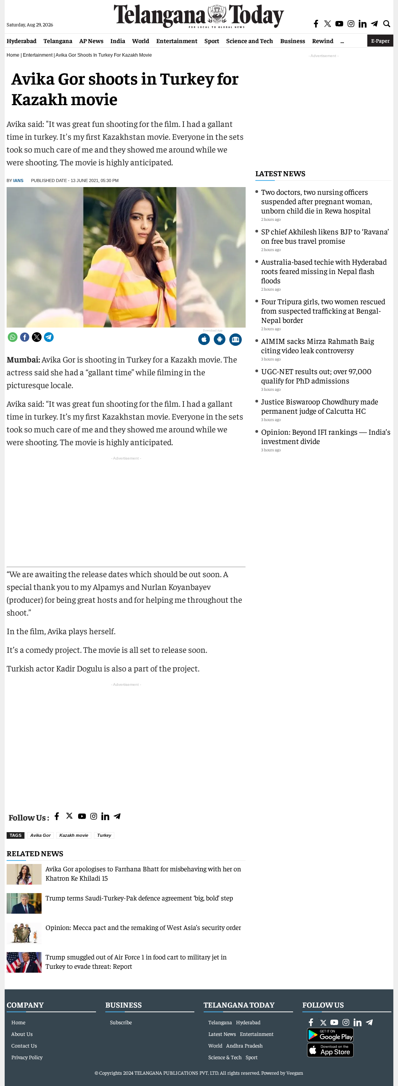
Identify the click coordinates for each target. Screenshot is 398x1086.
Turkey (104, 835)
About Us (22, 1033)
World (140, 40)
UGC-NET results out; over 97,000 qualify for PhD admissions (316, 375)
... (342, 40)
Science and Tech (249, 40)
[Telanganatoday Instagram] (94, 817)
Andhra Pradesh (244, 1045)
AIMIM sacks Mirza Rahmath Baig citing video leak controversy (317, 345)
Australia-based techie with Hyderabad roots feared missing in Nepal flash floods (324, 271)
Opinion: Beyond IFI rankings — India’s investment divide (326, 436)
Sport (211, 40)
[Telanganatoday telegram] (117, 817)
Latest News (280, 173)
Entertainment (176, 40)
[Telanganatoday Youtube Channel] (82, 817)
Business (292, 40)
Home (13, 55)
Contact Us (24, 1045)
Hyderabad (22, 40)
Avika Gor (40, 835)
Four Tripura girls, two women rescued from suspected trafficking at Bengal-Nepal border (323, 310)
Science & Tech (225, 1056)
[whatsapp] (12, 337)
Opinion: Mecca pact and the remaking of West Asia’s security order (144, 927)
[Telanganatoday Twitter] (69, 817)
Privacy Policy (26, 1056)
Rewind (322, 40)
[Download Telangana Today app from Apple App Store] (204, 340)
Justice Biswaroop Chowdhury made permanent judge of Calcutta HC (319, 405)
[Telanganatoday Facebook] (57, 817)
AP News (91, 40)
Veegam (294, 1072)
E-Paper (380, 40)
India (117, 40)
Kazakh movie (73, 835)
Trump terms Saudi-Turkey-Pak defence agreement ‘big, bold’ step (139, 897)
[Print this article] (235, 340)
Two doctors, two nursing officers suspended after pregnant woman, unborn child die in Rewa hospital (316, 201)
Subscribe (121, 1021)
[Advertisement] (126, 743)
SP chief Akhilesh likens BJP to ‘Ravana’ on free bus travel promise (325, 235)
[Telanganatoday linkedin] (105, 817)
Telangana (58, 40)
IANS (18, 180)
